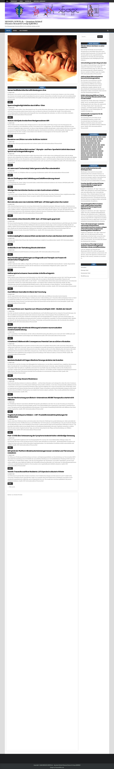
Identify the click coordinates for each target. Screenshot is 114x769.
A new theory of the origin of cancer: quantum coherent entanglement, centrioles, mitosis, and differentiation (93, 245)
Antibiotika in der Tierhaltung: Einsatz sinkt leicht (26, 247)
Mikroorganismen (93, 151)
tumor (100, 157)
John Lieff (100, 147)
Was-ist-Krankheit (23, 30)
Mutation (101, 151)
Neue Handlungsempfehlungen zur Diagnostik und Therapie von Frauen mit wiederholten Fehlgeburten (37, 259)
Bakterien (88, 137)
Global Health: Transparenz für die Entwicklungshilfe (91, 114)
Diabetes (83, 141)
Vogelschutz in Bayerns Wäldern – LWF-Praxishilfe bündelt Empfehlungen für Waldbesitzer (38, 416)
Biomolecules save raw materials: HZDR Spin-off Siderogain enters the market (38, 202)
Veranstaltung (84, 159)
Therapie (95, 157)
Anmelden (83, 267)
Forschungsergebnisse (86, 145)
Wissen (21, 1)
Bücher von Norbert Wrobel (15, 494)
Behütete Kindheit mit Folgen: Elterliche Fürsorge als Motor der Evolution (35, 360)
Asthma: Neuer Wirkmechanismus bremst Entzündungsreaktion (92, 77)
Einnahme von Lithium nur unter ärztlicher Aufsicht (27, 139)
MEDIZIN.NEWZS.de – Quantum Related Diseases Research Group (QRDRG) (23, 22)
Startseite (8, 30)
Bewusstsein (94, 137)
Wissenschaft (14, 1)
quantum (100, 153)
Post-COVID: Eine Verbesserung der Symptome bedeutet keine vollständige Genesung (41, 435)
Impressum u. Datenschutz (39, 1)
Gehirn (94, 145)
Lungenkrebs (88, 149)
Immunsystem (87, 147)
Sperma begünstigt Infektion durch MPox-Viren (26, 105)
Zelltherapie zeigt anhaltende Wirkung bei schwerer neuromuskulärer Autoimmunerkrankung (35, 328)
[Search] (107, 31)
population (89, 153)
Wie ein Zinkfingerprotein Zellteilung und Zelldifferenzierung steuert (34, 178)
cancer (83, 139)
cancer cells (89, 139)
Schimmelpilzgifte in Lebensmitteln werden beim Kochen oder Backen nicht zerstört (40, 236)
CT (97, 139)
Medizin (99, 149)
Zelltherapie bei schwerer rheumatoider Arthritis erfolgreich (31, 273)
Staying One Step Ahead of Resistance (22, 379)
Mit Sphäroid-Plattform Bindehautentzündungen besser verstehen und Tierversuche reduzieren (41, 452)
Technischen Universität (86, 157)
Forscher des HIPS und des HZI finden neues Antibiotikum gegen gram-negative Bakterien (92, 185)
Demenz (100, 139)
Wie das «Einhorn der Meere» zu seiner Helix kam (92, 46)
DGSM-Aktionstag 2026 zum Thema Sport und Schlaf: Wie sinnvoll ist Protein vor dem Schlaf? (93, 96)
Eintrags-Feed (84, 270)
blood (99, 137)
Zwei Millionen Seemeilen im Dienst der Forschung (27, 292)
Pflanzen (83, 153)
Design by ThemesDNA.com (57, 767)
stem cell (100, 155)
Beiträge (15, 30)
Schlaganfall (94, 155)
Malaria (94, 149)
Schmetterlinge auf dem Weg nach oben (94, 63)
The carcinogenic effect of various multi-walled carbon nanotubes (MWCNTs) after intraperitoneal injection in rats (91, 206)
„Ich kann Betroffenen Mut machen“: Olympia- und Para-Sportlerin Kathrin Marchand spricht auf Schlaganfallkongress (41, 150)
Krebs (82, 149)
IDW (82, 147)
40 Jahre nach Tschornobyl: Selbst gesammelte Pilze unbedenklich (34, 168)
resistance (83, 155)
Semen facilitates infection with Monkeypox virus (27, 90)
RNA (88, 155)
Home (7, 1)
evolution (83, 143)
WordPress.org (85, 276)
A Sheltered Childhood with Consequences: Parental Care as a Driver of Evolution (39, 341)
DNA (87, 141)
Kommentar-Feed (85, 273)
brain (104, 137)
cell (94, 139)
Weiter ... (10, 102)
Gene (99, 145)
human (102, 145)
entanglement (93, 141)
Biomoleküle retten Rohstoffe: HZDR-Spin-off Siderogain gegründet (34, 219)
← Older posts (11, 487)
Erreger (99, 141)
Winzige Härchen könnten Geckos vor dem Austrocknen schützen (33, 190)
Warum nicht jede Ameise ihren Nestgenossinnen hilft (28, 120)
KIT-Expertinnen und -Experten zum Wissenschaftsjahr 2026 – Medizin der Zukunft (40, 309)
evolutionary (90, 143)
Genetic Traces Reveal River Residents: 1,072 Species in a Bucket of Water (36, 471)
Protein (94, 153)
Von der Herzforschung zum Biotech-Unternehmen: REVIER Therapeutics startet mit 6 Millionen (41, 398)
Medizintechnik (84, 151)
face (96, 143)
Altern (82, 137)
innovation (94, 147)
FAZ (98, 143)
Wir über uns (28, 1)
